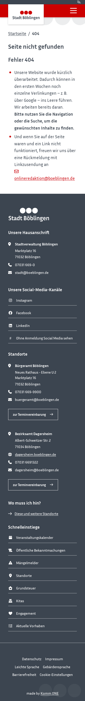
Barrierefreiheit (24, 674)
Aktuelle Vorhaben (30, 626)
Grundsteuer (26, 588)
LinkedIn (23, 325)
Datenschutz (31, 659)
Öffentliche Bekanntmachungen (40, 550)
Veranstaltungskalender (34, 537)
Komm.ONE (50, 693)
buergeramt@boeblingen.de (37, 399)
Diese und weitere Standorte (36, 513)
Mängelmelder (27, 563)
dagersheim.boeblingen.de (35, 454)
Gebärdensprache (56, 667)
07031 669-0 (25, 265)
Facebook (23, 313)
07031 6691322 (26, 462)
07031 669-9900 (28, 392)
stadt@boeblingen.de (32, 272)
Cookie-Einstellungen (56, 674)
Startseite (17, 33)
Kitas (20, 601)
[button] (73, 10)
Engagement (26, 613)
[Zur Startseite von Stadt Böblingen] (26, 14)
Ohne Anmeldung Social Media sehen (44, 338)
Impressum (54, 659)
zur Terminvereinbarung (29, 414)
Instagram (24, 300)
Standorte (24, 575)
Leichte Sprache (27, 667)
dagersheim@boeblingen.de (37, 470)
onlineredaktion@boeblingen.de (44, 178)
